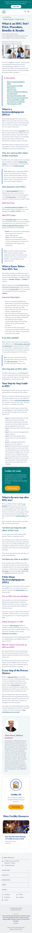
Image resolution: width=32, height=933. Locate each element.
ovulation (4, 293)
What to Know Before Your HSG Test (17, 91)
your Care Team (14, 289)
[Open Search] (25, 11)
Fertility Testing (19, 19)
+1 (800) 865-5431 (9, 865)
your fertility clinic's (11, 219)
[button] (29, 832)
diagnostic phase (12, 677)
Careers (12, 929)
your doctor (21, 130)
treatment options (21, 516)
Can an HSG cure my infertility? (16, 101)
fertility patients (20, 590)
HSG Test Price (11, 87)
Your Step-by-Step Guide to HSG (16, 95)
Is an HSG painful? (12, 93)
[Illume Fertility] (10, 11)
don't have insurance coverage (14, 207)
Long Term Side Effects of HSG (15, 99)
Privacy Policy (18, 929)
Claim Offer (16, 6)
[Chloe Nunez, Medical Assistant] (11, 725)
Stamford (17, 279)
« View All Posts (6, 17)
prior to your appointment (22, 400)
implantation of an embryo (9, 633)
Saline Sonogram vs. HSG (14, 103)
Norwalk (11, 279)
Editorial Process (20, 927)
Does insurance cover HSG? (15, 85)
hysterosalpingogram (12, 191)
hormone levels (15, 685)
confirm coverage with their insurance (13, 225)
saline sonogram (14, 625)
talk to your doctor (12, 361)
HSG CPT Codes (11, 89)
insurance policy (11, 197)
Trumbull (24, 279)
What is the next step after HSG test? (17, 97)
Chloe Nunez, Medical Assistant (13, 43)
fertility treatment (19, 166)
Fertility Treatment (8, 19)
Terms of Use (11, 927)
